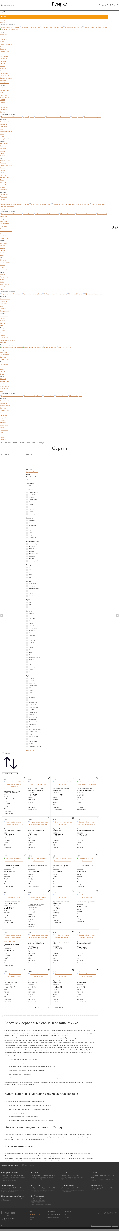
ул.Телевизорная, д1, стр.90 (70, 1188)
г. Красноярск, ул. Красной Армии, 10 (43, 1175)
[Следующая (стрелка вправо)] (116, 615)
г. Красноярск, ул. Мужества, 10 (71, 1175)
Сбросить (32, 472)
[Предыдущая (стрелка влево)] (3, 615)
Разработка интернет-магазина (101, 1226)
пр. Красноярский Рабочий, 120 (11, 1188)
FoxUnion (115, 1226)
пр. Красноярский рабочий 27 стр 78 (43, 1188)
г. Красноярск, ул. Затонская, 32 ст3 (13, 1199)
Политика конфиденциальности (11, 1226)
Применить (30, 750)
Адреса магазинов (9, 5)
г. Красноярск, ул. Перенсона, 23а (12, 1175)
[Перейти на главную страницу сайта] (59, 5)
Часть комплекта (9, 941)
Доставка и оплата (35, 1214)
